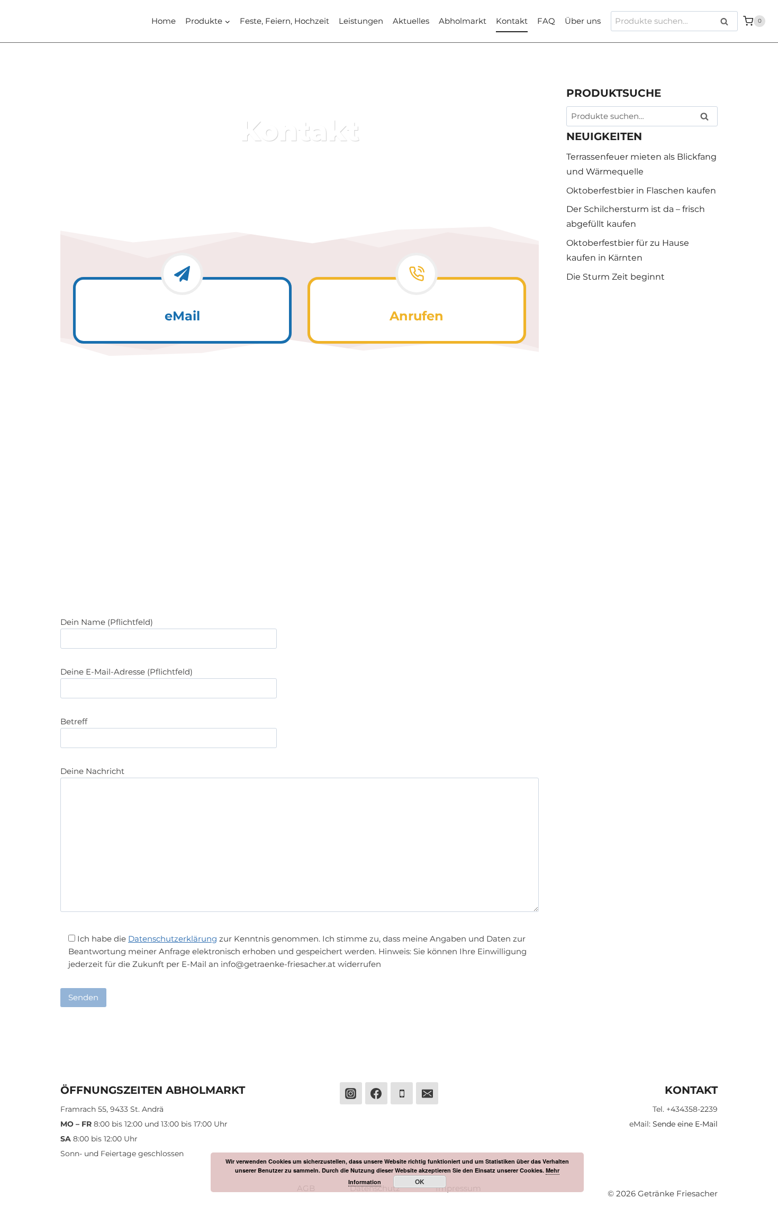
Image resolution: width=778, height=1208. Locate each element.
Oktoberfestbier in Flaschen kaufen (641, 191)
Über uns (583, 21)
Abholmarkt (462, 21)
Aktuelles (411, 21)
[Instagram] (351, 1093)
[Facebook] (376, 1093)
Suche (728, 21)
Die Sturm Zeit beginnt (615, 277)
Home (163, 21)
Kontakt (512, 21)
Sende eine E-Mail (685, 1124)
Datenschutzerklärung (172, 939)
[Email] (427, 1093)
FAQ (546, 21)
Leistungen (361, 21)
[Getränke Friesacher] (88, 21)
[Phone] (402, 1093)
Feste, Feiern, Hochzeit (284, 21)
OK (419, 1181)
